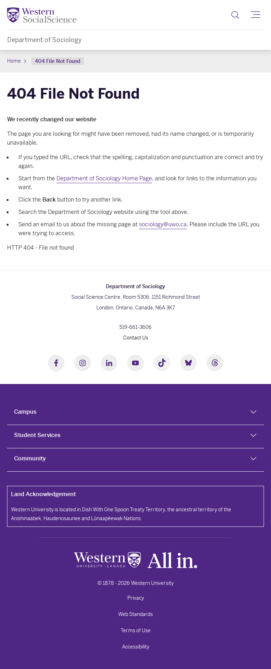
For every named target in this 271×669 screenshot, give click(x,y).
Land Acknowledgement (43, 494)
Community (30, 458)
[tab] (135, 413)
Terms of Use (136, 630)
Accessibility (135, 647)
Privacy (135, 598)
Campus (25, 411)
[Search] (235, 15)
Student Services (37, 435)
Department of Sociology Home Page (104, 178)
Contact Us (135, 337)
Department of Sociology (44, 39)
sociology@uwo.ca (163, 224)
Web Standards (135, 614)
